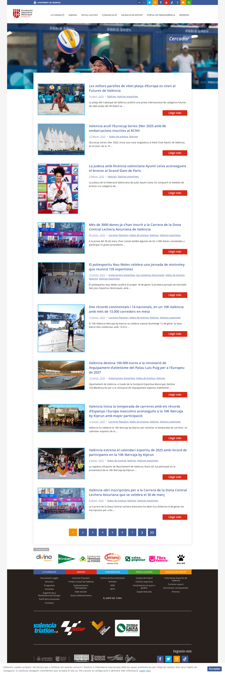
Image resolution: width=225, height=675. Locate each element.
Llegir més (175, 113)
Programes (49, 585)
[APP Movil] (177, 2)
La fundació (57, 15)
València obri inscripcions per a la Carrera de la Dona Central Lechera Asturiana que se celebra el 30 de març (138, 492)
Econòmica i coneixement (175, 587)
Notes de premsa (118, 136)
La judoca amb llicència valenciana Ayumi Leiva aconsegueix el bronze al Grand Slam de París (137, 168)
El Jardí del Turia (112, 598)
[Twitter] (149, 2)
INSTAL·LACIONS (144, 571)
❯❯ (152, 532)
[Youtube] (166, 2)
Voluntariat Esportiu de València (175, 579)
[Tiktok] (172, 2)
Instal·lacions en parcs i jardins (144, 586)
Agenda (73, 15)
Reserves (184, 15)
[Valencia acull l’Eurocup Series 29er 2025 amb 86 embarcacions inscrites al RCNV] (61, 140)
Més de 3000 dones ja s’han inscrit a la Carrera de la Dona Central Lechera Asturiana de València (135, 226)
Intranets (49, 589)
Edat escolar (81, 591)
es (144, 2)
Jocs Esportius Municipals (150, 275)
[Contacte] (183, 2)
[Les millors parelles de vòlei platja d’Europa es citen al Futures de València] (61, 99)
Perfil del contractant (49, 599)
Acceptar (214, 668)
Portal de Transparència (161, 15)
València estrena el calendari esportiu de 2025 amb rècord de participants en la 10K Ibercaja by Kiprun (138, 452)
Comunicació (109, 15)
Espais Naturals (144, 591)
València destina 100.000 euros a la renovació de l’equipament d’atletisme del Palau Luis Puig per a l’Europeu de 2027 (136, 367)
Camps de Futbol (144, 577)
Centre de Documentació (112, 577)
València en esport (132, 15)
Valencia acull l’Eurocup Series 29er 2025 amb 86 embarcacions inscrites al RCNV (127, 128)
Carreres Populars (118, 235)
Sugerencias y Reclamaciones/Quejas (49, 594)
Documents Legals (49, 577)
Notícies (111, 96)
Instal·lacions (89, 15)
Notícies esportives (127, 96)
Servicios (49, 581)
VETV (112, 589)
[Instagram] (155, 2)
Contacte (49, 602)
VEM (112, 585)
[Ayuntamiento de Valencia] (47, 3)
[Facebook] (161, 2)
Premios (176, 591)
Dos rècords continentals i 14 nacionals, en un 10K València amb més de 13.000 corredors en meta (136, 309)
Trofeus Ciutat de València (81, 581)
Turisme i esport (176, 584)
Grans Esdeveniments (81, 595)
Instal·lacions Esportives (122, 275)
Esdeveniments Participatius (80, 586)
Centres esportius (144, 581)
